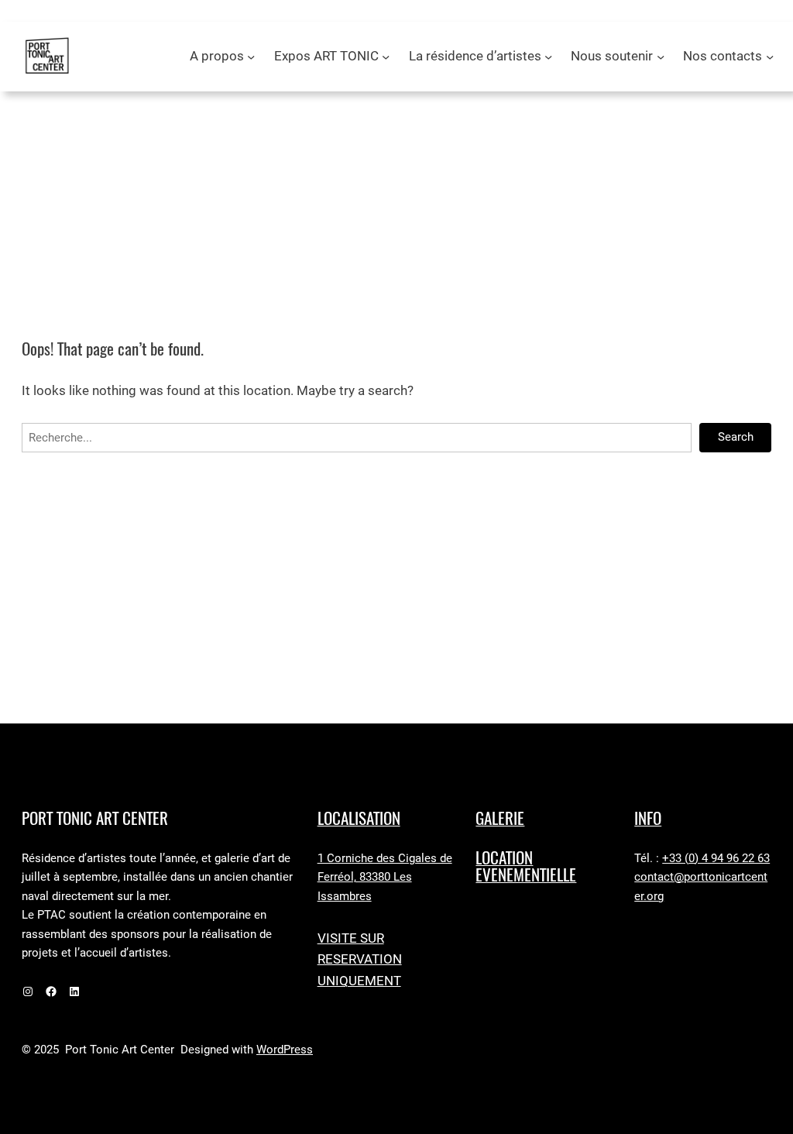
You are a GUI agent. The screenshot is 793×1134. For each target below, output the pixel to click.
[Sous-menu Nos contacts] (770, 56)
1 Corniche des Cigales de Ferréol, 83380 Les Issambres (385, 877)
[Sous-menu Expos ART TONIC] (386, 56)
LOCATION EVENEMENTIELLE (525, 867)
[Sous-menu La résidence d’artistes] (548, 56)
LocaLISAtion (359, 818)
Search (736, 437)
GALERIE (499, 818)
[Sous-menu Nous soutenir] (660, 56)
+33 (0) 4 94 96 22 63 (716, 858)
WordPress (284, 1050)
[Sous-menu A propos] (251, 56)
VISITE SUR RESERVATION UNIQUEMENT (360, 959)
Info (647, 818)
